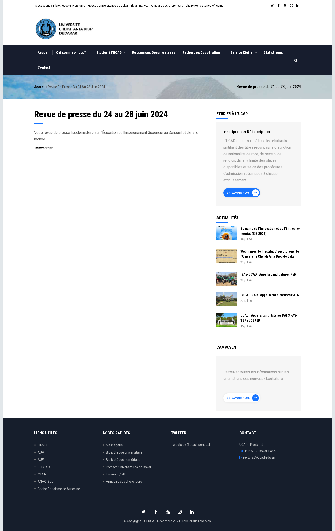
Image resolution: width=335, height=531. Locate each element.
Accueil (43, 52)
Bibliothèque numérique (123, 459)
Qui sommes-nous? (71, 52)
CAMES (43, 445)
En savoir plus (238, 192)
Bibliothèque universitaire (69, 5)
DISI (144, 521)
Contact (44, 67)
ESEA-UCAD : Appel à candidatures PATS (269, 295)
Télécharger (43, 148)
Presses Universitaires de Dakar (108, 5)
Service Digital (242, 52)
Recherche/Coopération (201, 52)
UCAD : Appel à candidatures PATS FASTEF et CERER (269, 317)
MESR (42, 474)
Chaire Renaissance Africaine (204, 5)
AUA (41, 452)
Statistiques (273, 52)
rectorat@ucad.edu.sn (258, 457)
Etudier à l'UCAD (109, 52)
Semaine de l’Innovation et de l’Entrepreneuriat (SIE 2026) (270, 231)
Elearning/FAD (139, 5)
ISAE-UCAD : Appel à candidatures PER (268, 274)
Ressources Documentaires (153, 52)
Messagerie (42, 5)
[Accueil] (65, 29)
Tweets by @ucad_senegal (190, 444)
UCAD (152, 521)
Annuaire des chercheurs (167, 5)
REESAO (44, 467)
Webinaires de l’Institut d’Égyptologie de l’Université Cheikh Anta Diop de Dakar (269, 253)
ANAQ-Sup (45, 481)
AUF (41, 459)
